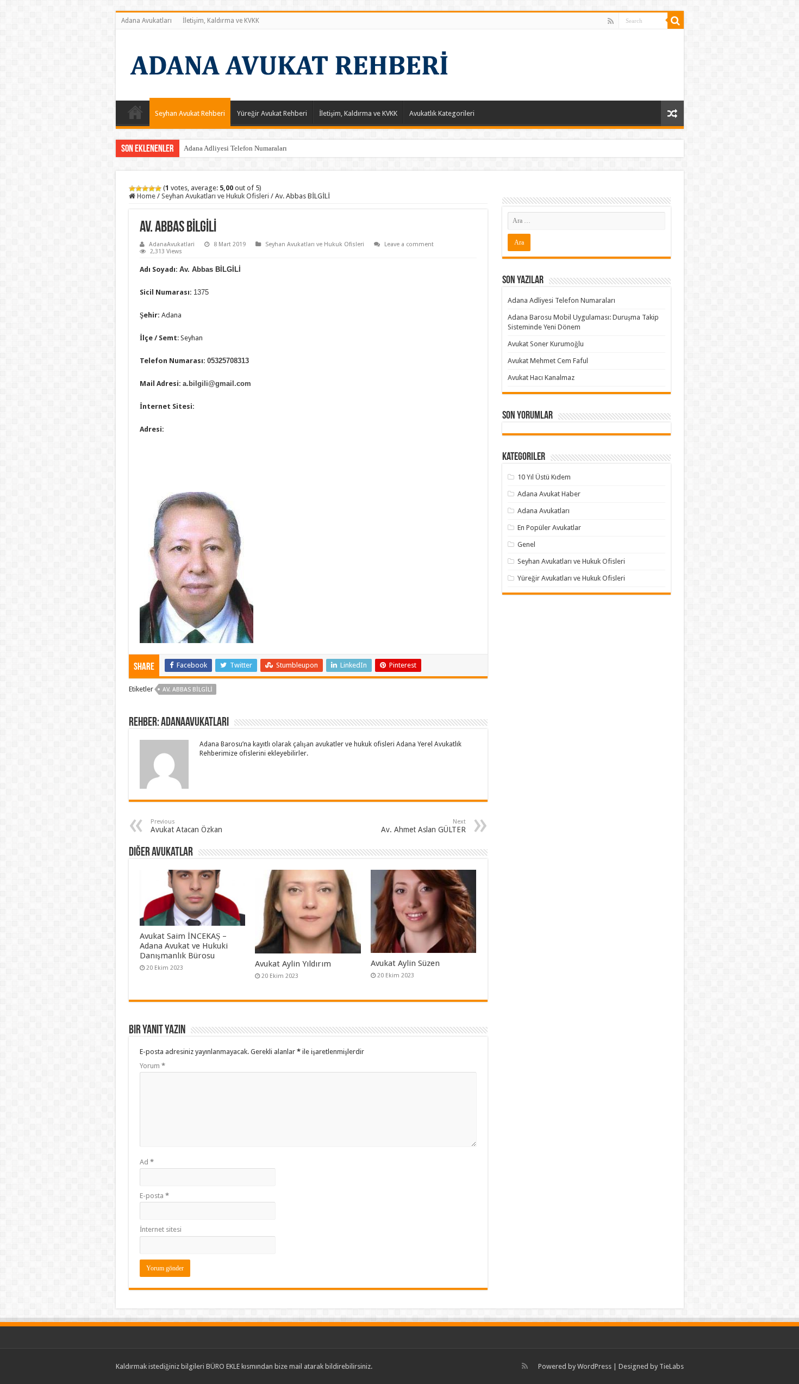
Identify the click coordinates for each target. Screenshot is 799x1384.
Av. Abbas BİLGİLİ (188, 689)
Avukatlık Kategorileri (442, 113)
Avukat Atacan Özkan (186, 826)
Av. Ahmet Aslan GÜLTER (423, 826)
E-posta (154, 1196)
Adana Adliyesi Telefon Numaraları (235, 148)
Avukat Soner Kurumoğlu (546, 344)
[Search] (675, 21)
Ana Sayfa (135, 112)
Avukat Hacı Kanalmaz (541, 377)
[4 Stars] (151, 188)
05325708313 (228, 361)
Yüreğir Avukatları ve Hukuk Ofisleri (571, 578)
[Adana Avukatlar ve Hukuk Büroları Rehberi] (286, 63)
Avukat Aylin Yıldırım (293, 964)
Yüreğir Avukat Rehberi (272, 113)
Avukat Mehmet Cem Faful (548, 361)
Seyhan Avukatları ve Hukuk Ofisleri (215, 196)
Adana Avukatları (146, 20)
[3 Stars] (145, 188)
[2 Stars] (138, 188)
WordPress (594, 1366)
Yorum (152, 1066)
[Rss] (611, 21)
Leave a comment (409, 244)
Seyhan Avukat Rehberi (190, 113)
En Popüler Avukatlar (549, 527)
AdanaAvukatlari (172, 244)
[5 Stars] (158, 188)
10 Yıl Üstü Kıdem (544, 477)
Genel (526, 544)
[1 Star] (132, 188)
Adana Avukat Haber (548, 494)
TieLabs (671, 1366)
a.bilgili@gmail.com (217, 383)
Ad (147, 1162)
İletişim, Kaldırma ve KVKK (221, 20)
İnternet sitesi (161, 1229)
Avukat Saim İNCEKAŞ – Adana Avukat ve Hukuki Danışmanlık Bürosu (184, 946)
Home (145, 196)
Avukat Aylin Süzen (405, 963)
